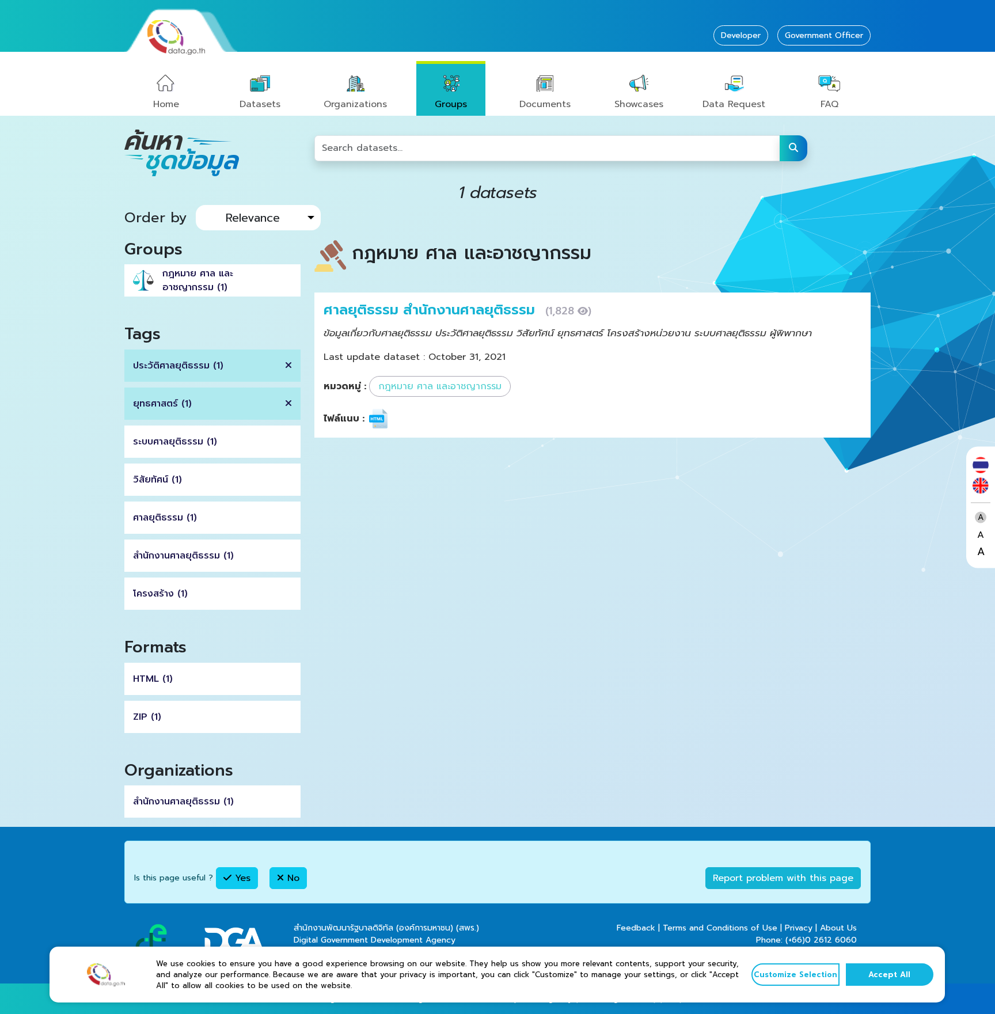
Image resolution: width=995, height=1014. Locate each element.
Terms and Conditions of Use (720, 928)
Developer (741, 35)
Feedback (636, 928)
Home (166, 104)
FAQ (829, 104)
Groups (451, 104)
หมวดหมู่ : (345, 386)
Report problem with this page (783, 878)
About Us (838, 928)
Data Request (733, 104)
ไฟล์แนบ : (344, 419)
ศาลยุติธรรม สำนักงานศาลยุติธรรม (432, 309)
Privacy (798, 928)
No (291, 878)
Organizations (355, 104)
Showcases (638, 104)
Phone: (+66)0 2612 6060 (806, 940)
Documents (545, 104)
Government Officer (824, 35)
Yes (240, 878)
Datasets (260, 104)
